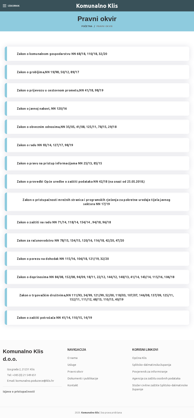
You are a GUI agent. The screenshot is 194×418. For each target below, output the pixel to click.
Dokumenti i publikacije (82, 378)
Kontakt (72, 385)
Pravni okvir (75, 371)
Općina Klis (139, 357)
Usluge (71, 364)
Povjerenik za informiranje (149, 371)
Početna (86, 26)
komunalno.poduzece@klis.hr (35, 380)
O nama (72, 357)
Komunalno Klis (97, 5)
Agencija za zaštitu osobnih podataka (156, 378)
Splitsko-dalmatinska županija (151, 364)
